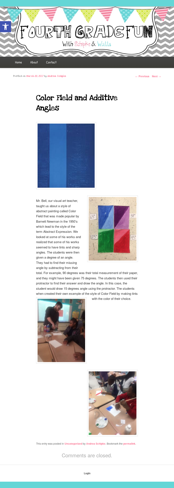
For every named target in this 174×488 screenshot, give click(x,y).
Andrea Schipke (95, 443)
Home (18, 62)
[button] (5, 26)
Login (87, 473)
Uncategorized (73, 443)
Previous (142, 76)
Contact (51, 62)
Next (156, 76)
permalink (129, 443)
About (34, 62)
